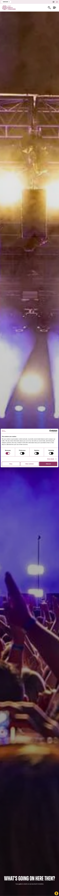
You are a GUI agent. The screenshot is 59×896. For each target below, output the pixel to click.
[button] (54, 7)
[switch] (22, 453)
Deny (10, 463)
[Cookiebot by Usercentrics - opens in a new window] (50, 431)
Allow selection (29, 463)
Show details (50, 459)
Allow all (48, 463)
